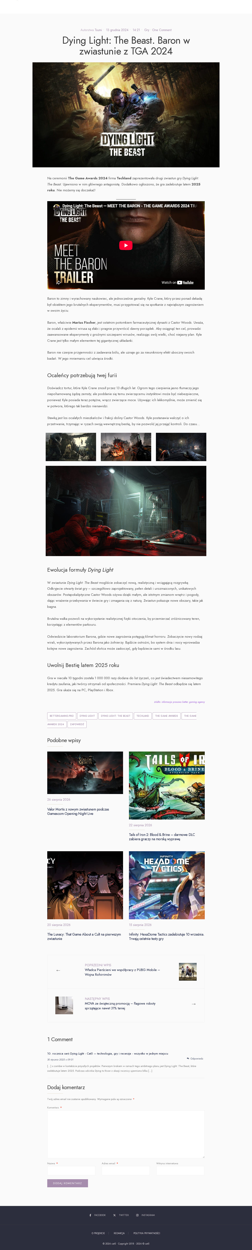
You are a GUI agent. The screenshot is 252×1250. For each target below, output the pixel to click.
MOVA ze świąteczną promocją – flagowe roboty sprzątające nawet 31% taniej (120, 1004)
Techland (142, 716)
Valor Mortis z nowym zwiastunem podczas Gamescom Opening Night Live (78, 811)
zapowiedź (77, 724)
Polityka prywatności (146, 1233)
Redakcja (119, 1233)
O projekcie (98, 1233)
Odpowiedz (196, 1058)
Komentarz (54, 1107)
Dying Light (87, 716)
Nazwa (52, 1163)
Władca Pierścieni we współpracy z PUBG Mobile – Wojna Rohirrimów (122, 970)
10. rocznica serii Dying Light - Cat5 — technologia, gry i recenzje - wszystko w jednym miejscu (107, 1054)
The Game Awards (166, 716)
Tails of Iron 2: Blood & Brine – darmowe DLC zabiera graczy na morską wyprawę (162, 837)
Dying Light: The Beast (115, 716)
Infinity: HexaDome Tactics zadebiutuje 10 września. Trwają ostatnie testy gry (166, 936)
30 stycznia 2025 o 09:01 (60, 1059)
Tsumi (98, 30)
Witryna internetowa (167, 1163)
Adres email (110, 1163)
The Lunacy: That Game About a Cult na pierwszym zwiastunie (84, 936)
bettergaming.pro (62, 716)
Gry (146, 30)
